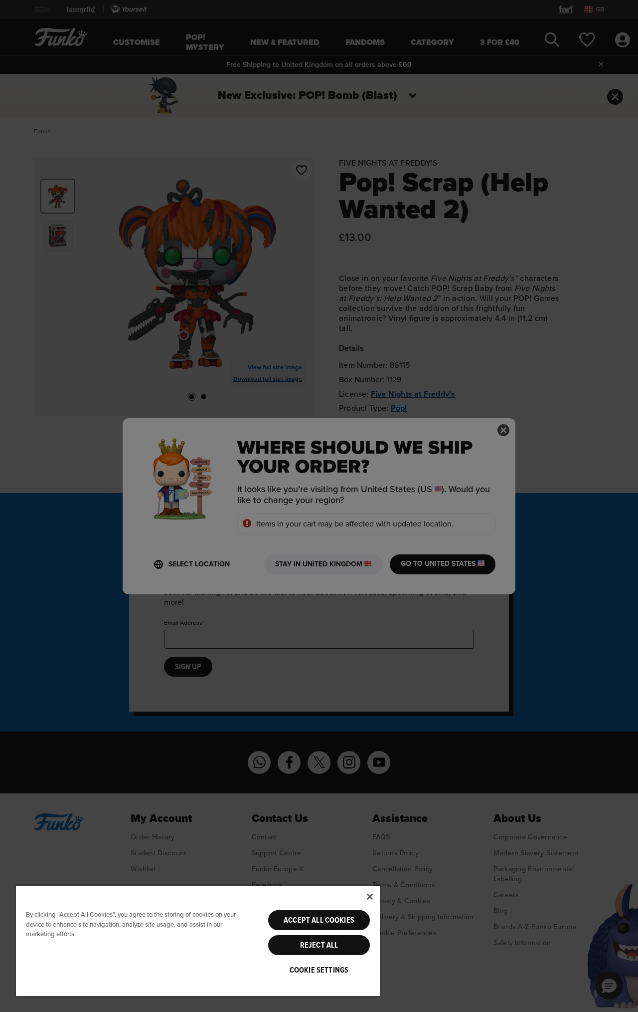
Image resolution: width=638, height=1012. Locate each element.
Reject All (319, 945)
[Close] (370, 897)
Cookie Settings (319, 970)
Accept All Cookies (319, 920)
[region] (198, 940)
